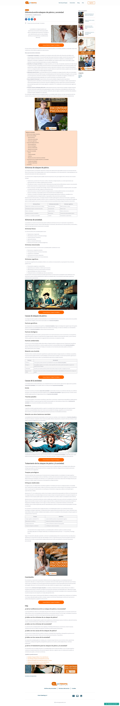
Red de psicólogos (63, 2)
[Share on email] (35, 19)
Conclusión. (29, 164)
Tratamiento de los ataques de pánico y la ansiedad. (38, 159)
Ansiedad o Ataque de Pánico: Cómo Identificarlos (38, 657)
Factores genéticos (32, 144)
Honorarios (72, 2)
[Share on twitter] (29, 19)
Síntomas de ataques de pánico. (33, 134)
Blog (78, 2)
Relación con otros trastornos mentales (36, 158)
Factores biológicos (32, 146)
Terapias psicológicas (32, 161)
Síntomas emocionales (33, 139)
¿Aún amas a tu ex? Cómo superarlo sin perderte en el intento (89, 27)
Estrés (29, 152)
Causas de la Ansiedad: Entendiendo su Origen (37, 664)
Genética (30, 156)
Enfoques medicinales (32, 163)
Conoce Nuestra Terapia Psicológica (51, 45)
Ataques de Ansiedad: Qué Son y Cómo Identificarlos (38, 662)
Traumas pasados (31, 154)
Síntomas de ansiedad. (31, 136)
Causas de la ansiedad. (31, 151)
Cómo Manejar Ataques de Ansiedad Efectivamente (38, 658)
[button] (91, 3)
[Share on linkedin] (32, 19)
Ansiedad (32, 17)
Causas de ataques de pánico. (33, 142)
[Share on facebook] (26, 19)
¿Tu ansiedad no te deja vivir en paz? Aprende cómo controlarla (89, 33)
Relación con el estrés (32, 149)
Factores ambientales (32, 147)
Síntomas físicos (31, 137)
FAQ (83, 2)
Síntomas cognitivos (32, 141)
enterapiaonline (32, 676)
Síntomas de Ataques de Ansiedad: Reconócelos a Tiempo (40, 660)
